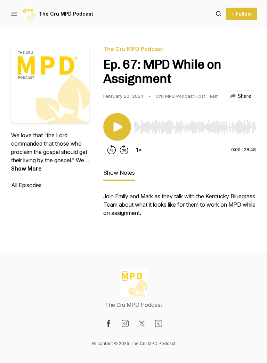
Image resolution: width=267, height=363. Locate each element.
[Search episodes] (218, 14)
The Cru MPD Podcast (66, 14)
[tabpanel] (179, 208)
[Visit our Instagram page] (125, 323)
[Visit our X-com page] (141, 323)
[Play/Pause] (117, 127)
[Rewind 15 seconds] (111, 150)
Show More (26, 168)
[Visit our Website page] (158, 323)
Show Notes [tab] (119, 172)
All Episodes (26, 185)
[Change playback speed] (139, 150)
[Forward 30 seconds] (124, 150)
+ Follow (241, 14)
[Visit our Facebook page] (108, 323)
